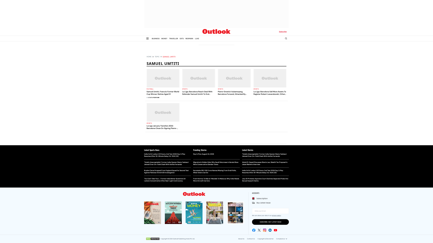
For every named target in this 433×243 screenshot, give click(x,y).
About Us (241, 239)
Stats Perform (153, 98)
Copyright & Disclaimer (265, 239)
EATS (182, 38)
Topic (157, 57)
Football (150, 89)
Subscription (262, 198)
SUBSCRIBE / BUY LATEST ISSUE (270, 222)
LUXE (197, 38)
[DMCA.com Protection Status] (153, 238)
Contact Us (251, 239)
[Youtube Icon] (275, 230)
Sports (185, 89)
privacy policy (276, 215)
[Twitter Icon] (259, 230)
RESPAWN (189, 38)
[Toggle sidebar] (147, 38)
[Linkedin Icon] (270, 230)
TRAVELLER (173, 38)
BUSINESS (156, 38)
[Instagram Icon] (264, 230)
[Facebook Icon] (254, 230)
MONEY (164, 38)
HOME (149, 57)
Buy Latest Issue (264, 202)
